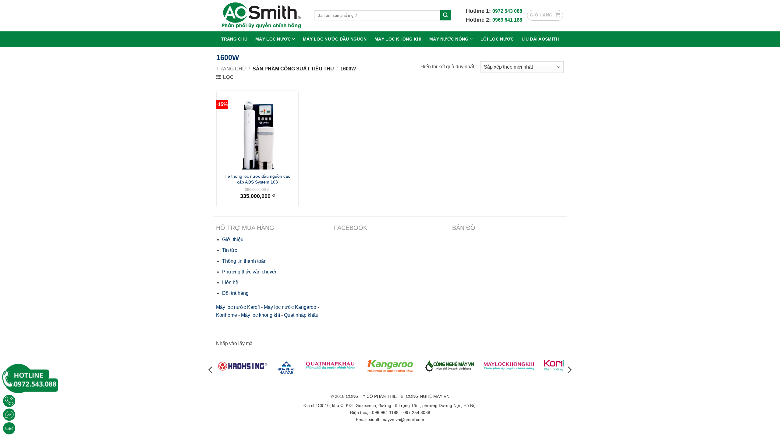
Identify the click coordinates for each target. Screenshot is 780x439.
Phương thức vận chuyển (250, 271)
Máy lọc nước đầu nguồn (335, 39)
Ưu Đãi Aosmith (540, 39)
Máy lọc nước (273, 39)
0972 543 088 (507, 11)
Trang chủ (234, 39)
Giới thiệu (232, 239)
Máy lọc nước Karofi (238, 307)
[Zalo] (9, 428)
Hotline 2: (479, 20)
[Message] (9, 415)
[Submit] (445, 15)
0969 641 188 (507, 20)
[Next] (569, 370)
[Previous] (210, 370)
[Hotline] (9, 401)
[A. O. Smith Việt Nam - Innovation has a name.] (260, 15)
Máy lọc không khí (397, 39)
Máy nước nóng (449, 39)
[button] (545, 15)
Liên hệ (230, 282)
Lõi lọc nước (497, 39)
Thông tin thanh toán (244, 261)
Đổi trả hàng (235, 293)
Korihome (226, 315)
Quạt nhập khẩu (301, 315)
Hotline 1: (479, 11)
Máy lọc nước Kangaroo (290, 307)
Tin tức (229, 250)
